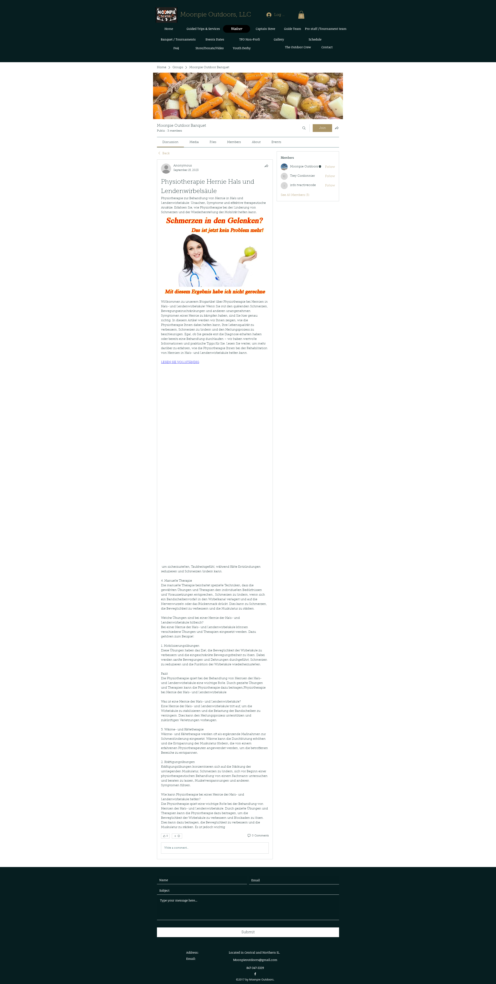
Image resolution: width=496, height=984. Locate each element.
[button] (301, 15)
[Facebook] (255, 974)
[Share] (266, 166)
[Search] (304, 128)
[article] (215, 509)
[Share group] (336, 128)
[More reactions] (177, 836)
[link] (170, 142)
